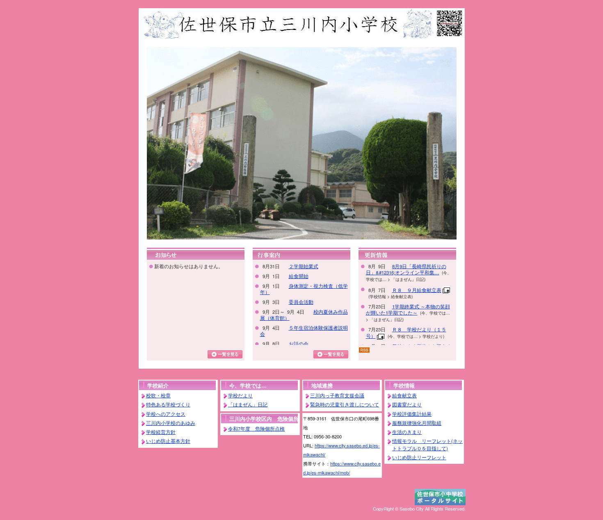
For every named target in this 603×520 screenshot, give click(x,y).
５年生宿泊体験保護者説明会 (304, 330)
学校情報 (404, 385)
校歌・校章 (158, 395)
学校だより (240, 395)
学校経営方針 (161, 432)
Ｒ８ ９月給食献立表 (416, 290)
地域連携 (322, 385)
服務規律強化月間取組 (416, 423)
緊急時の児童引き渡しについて (344, 404)
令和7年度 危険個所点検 (256, 428)
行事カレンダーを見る (330, 354)
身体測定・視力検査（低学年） (304, 289)
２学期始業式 (303, 266)
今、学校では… (248, 385)
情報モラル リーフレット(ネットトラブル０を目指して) (427, 444)
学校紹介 (158, 385)
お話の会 (298, 343)
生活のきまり (407, 432)
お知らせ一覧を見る (225, 354)
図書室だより (407, 404)
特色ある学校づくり (168, 404)
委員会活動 (301, 302)
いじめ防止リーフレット (419, 457)
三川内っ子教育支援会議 (337, 395)
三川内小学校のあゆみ (170, 423)
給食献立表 (404, 395)
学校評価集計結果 (412, 414)
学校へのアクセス (165, 414)
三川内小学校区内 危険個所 (264, 418)
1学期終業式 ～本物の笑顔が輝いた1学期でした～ (408, 309)
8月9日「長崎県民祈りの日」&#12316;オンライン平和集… (406, 269)
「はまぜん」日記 (247, 404)
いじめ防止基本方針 (168, 441)
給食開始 (298, 276)
